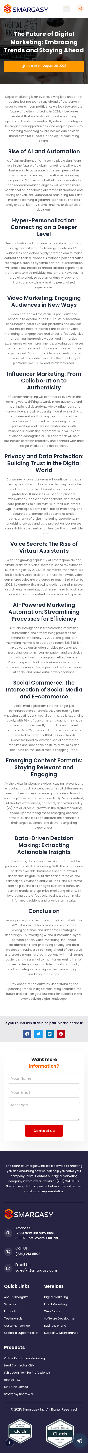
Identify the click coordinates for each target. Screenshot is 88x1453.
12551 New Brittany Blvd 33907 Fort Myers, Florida (36, 1235)
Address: (23, 1228)
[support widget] (79, 1440)
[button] (66, 9)
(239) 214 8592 (27, 1254)
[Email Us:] (8, 1268)
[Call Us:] (8, 1252)
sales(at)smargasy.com (36, 1270)
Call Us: (22, 1248)
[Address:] (8, 1233)
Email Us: (23, 1264)
